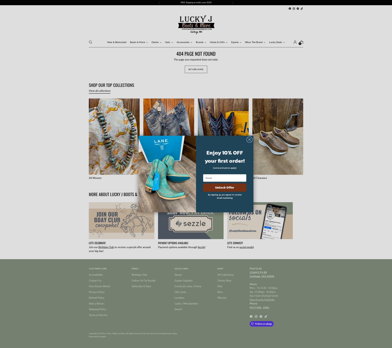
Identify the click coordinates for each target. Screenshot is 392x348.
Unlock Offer (224, 187)
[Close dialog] (249, 139)
